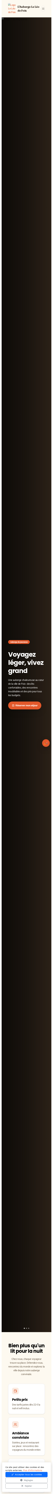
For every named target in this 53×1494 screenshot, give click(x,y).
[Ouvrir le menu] (43, 8)
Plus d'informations (32, 1470)
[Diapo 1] (24, 1328)
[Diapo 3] (28, 1328)
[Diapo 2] (26, 1328)
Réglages (28, 1480)
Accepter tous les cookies (28, 1474)
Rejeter (28, 1486)
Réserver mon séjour (26, 705)
